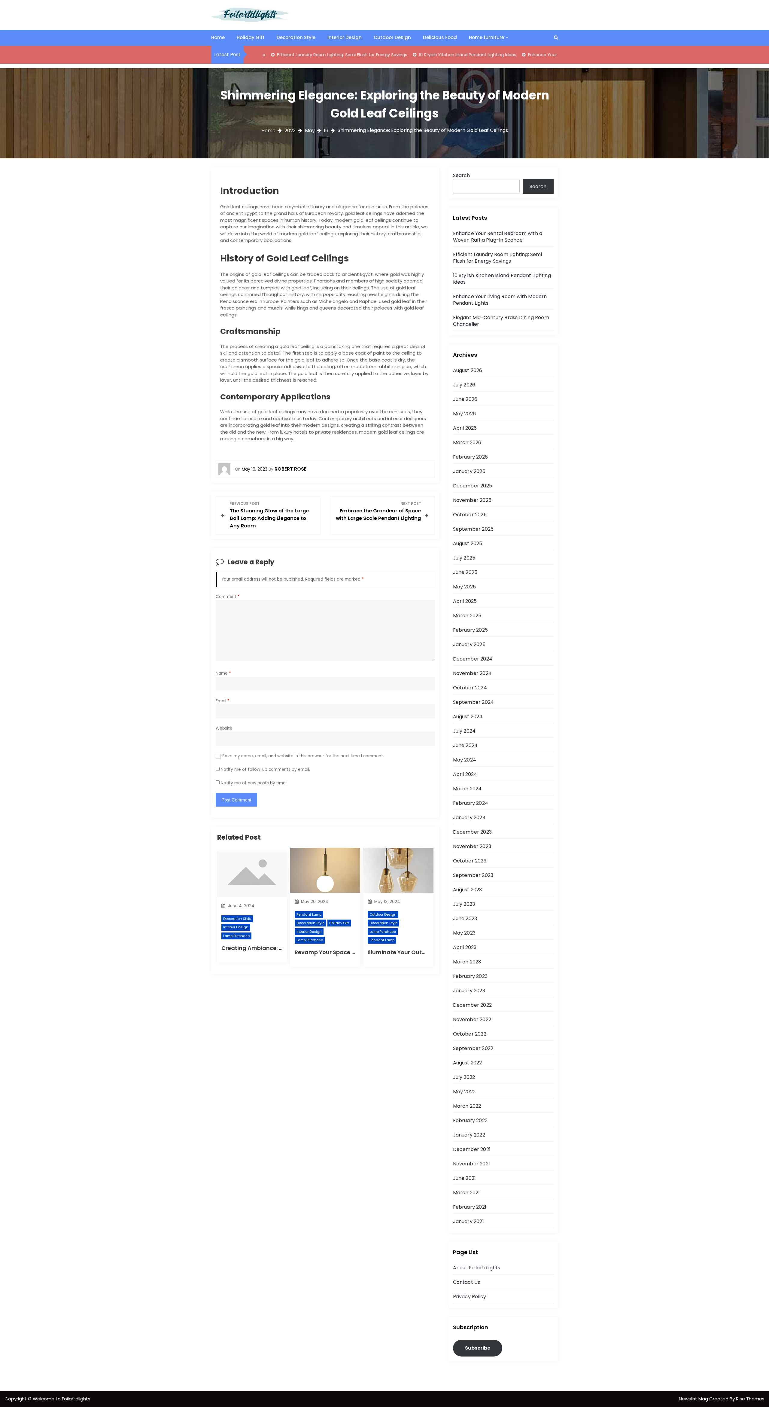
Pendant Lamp (308, 914)
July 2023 (464, 904)
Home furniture (486, 37)
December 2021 (472, 1149)
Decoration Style (296, 37)
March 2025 (467, 615)
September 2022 (473, 1048)
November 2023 (472, 846)
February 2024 (470, 803)
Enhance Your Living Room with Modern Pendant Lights (543, 55)
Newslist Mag (694, 1399)
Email (222, 701)
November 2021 (471, 1163)
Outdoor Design (392, 37)
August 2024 (468, 716)
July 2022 (464, 1077)
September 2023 (473, 875)
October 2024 (470, 687)
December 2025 (472, 485)
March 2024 (467, 788)
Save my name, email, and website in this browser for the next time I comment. (303, 756)
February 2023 (470, 976)
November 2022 (472, 1019)
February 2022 (470, 1120)
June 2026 (465, 399)
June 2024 (465, 745)
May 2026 (464, 413)
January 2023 (469, 990)
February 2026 (470, 456)
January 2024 (469, 817)
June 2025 (465, 572)
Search (461, 175)
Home (218, 37)
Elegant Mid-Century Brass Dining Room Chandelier (501, 321)
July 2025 (464, 557)
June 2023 (465, 918)
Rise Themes (750, 1399)
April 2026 (465, 428)
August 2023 (467, 889)
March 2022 (467, 1106)
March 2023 (467, 961)
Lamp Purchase (236, 935)
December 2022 (472, 1005)
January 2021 (468, 1221)
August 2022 (467, 1062)
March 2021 (466, 1192)
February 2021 (470, 1207)
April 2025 (465, 601)
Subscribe (477, 1347)
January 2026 (469, 471)
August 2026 (467, 370)
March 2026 (467, 442)
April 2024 (465, 774)
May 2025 (464, 586)
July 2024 (464, 731)
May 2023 (464, 932)
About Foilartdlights (476, 1267)
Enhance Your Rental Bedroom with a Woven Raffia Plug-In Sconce (498, 236)
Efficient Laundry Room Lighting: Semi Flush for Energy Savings (300, 55)
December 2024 (473, 658)
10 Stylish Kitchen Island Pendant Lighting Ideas (425, 55)
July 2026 (464, 384)
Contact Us (466, 1282)
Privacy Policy (469, 1296)
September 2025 (473, 529)
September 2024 (473, 702)
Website (224, 728)
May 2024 (464, 759)
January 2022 (469, 1134)
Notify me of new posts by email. (254, 783)
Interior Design (344, 37)
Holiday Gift (251, 37)
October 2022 (469, 1033)
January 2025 (469, 644)
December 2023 (472, 832)
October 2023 (469, 860)
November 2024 (472, 673)
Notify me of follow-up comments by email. (265, 769)
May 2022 (464, 1091)
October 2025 (470, 514)
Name (223, 673)
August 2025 (467, 543)
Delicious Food (440, 37)
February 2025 (470, 630)
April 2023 (465, 947)
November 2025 (472, 500)
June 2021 (464, 1178)
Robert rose (290, 469)
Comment (228, 597)
